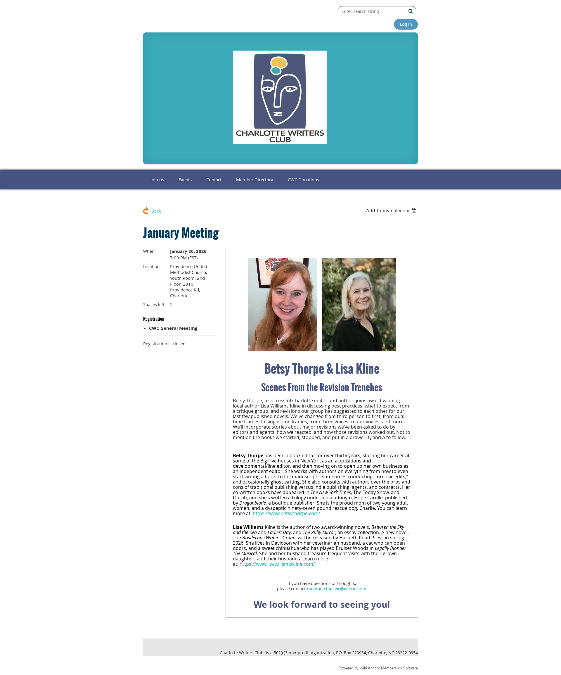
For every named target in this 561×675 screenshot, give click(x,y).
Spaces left (154, 304)
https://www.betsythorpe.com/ (286, 513)
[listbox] (392, 210)
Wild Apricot (370, 668)
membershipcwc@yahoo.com (336, 588)
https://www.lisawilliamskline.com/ (276, 564)
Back (156, 211)
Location (151, 266)
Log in (406, 24)
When (149, 251)
